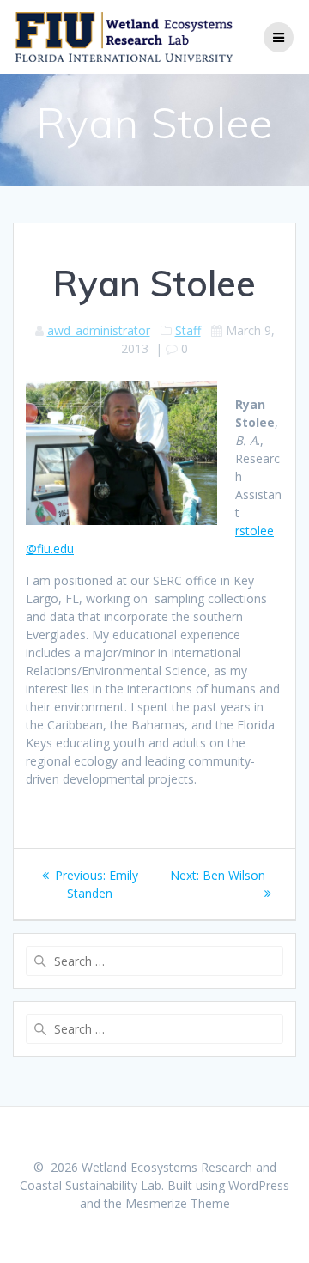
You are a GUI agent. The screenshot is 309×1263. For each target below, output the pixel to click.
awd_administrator (98, 330)
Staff (188, 330)
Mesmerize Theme (177, 1203)
